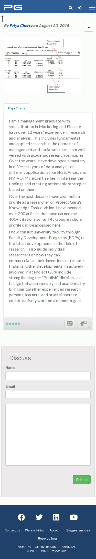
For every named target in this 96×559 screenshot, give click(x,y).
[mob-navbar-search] (70, 8)
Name (10, 367)
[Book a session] (83, 323)
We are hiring (35, 530)
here (56, 224)
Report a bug (47, 538)
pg (14, 8)
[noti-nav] (79, 8)
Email (10, 386)
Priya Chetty (20, 25)
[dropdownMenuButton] (88, 27)
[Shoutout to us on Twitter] (39, 517)
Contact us (12, 530)
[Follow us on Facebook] (21, 517)
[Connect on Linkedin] (56, 517)
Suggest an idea (78, 530)
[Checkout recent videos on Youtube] (74, 517)
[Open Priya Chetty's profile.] (70, 323)
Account (55, 530)
